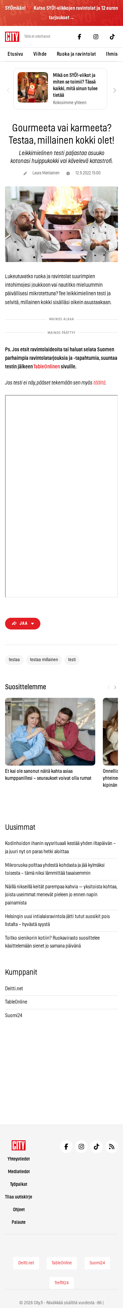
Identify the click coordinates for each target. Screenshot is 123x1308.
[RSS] (111, 1146)
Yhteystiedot (19, 1159)
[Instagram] (96, 36)
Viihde (40, 54)
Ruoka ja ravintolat (76, 54)
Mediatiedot (19, 1171)
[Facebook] (79, 36)
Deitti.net (14, 988)
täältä (99, 382)
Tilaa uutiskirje (18, 1197)
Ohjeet (19, 1209)
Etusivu (15, 54)
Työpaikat (18, 1184)
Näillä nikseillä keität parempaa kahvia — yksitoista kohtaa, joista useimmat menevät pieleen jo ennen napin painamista (61, 894)
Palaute (19, 1222)
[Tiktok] (112, 36)
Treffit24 (62, 1283)
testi (72, 660)
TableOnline (16, 1001)
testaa (14, 660)
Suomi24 (13, 1015)
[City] (19, 1145)
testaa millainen (44, 660)
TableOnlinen (46, 366)
